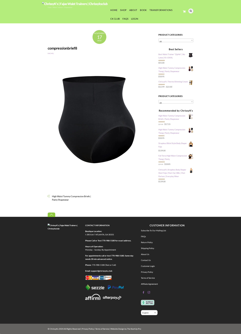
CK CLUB (115, 18)
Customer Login (148, 266)
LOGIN (134, 18)
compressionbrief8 (62, 48)
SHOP (123, 10)
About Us (145, 254)
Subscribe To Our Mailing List (153, 230)
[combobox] (175, 40)
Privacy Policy (147, 272)
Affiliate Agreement (149, 284)
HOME (113, 10)
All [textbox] (161, 41)
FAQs (125, 18)
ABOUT (133, 10)
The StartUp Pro (134, 329)
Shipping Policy (147, 248)
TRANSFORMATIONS (160, 10)
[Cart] (184, 11)
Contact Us (146, 260)
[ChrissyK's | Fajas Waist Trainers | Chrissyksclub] (75, 4)
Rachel (51, 53)
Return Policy (147, 242)
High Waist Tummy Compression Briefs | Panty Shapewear (71, 198)
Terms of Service (148, 278)
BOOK (143, 10)
